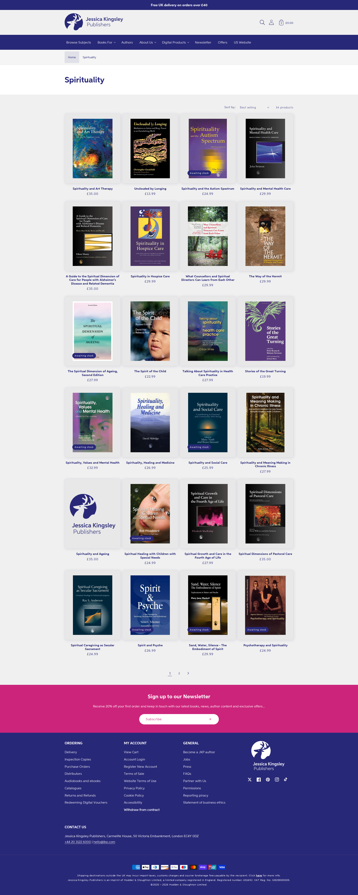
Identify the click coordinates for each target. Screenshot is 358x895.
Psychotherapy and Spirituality (265, 645)
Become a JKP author (199, 752)
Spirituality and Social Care (208, 462)
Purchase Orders (77, 766)
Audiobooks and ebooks (82, 781)
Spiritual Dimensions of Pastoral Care (265, 553)
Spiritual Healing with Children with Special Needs (150, 555)
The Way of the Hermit (265, 276)
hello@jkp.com (104, 842)
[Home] (94, 22)
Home (72, 57)
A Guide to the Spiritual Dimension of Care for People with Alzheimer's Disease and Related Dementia (92, 279)
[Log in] (271, 22)
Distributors (73, 773)
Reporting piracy (195, 795)
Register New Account (140, 766)
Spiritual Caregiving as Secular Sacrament (92, 647)
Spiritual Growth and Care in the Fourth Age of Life (208, 555)
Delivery (71, 752)
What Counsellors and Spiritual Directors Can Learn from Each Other (208, 278)
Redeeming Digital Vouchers (86, 802)
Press (187, 766)
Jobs (186, 759)
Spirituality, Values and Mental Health (93, 462)
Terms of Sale (134, 773)
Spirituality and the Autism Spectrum (207, 188)
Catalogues (73, 788)
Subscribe (154, 719)
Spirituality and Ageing (92, 553)
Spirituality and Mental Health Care (265, 188)
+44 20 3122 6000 (78, 842)
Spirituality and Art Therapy (93, 188)
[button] (262, 22)
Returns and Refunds (80, 795)
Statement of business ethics (204, 802)
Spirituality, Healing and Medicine (150, 462)
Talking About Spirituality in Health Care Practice (208, 373)
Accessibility (133, 802)
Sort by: (230, 107)
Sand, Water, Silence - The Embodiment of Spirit (208, 647)
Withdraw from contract (142, 809)
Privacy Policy (134, 788)
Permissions (192, 788)
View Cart (131, 752)
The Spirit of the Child (150, 371)
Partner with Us (194, 781)
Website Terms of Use (140, 781)
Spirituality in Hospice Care (150, 276)
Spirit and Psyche (150, 645)
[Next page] (188, 673)
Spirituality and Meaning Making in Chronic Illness (265, 464)
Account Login (134, 759)
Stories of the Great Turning (265, 371)
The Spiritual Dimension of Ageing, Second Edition (93, 373)
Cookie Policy (134, 795)
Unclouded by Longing (150, 188)
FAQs (187, 773)
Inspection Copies (78, 759)
